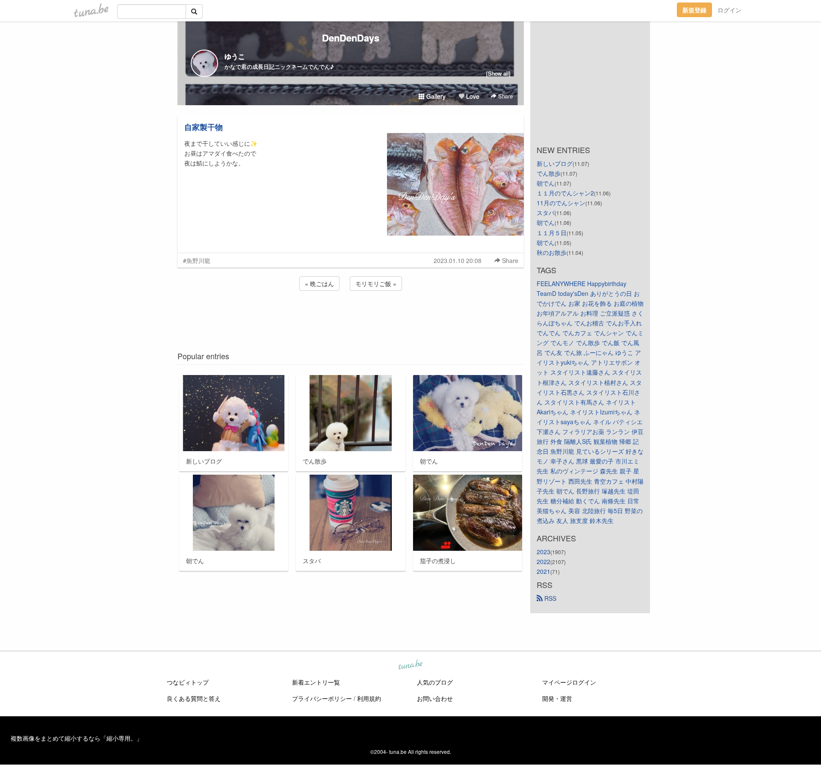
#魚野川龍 (196, 260)
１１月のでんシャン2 (565, 193)
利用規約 (369, 698)
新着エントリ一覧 (316, 682)
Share (504, 96)
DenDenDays (350, 37)
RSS (549, 598)
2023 (543, 551)
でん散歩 (549, 173)
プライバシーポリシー (322, 698)
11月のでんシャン (561, 202)
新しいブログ (555, 163)
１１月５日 (552, 232)
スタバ (546, 212)
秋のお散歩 (552, 252)
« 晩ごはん (319, 283)
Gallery (435, 96)
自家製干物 (203, 127)
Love (471, 96)
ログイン (729, 10)
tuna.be (410, 665)
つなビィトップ (188, 682)
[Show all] (498, 73)
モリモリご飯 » (375, 283)
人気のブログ (435, 682)
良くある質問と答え (194, 698)
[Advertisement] (350, 315)
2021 (543, 571)
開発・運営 (557, 698)
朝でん (546, 183)
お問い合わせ (435, 698)
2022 (543, 561)
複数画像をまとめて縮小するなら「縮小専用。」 (76, 738)
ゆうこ (234, 56)
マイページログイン (569, 682)
